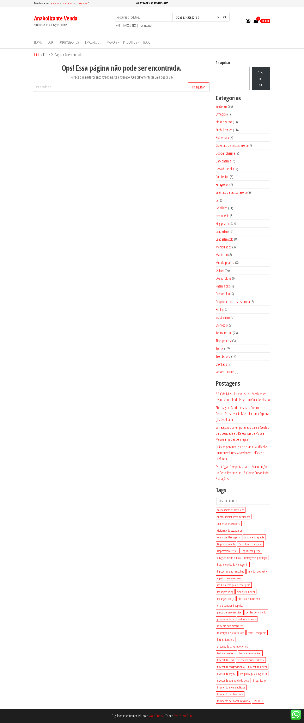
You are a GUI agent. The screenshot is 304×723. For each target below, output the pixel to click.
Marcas (112, 42)
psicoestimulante (226, 619)
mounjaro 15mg (225, 592)
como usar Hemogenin (229, 537)
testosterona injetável (250, 653)
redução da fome (247, 619)
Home (38, 42)
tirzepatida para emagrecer (253, 674)
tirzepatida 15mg (225, 660)
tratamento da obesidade (230, 694)
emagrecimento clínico (229, 558)
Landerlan (55, 3)
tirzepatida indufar (257, 667)
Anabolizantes (69, 42)
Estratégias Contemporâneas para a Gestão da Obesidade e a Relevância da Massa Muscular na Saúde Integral (242, 433)
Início (37, 54)
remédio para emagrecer (230, 626)
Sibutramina (68, 3)
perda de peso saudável (229, 612)
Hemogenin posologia (255, 558)
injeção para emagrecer (229, 578)
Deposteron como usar (250, 544)
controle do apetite (254, 537)
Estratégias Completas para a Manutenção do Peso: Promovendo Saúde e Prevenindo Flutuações (242, 472)
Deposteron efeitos (227, 551)
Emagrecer (82, 3)
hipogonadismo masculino (230, 571)
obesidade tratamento (249, 599)
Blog (146, 42)
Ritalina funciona (225, 639)
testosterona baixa (226, 653)
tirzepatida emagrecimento (231, 667)
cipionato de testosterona (230, 530)
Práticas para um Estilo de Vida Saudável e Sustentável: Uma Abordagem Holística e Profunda (241, 452)
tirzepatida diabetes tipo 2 (250, 660)
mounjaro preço (225, 599)
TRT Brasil (258, 701)
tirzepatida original (226, 674)
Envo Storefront (183, 715)
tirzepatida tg (259, 680)
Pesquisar (223, 62)
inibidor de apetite (258, 571)
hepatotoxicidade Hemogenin (232, 564)
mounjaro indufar (246, 592)
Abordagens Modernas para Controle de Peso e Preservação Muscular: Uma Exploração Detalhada (243, 413)
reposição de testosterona (230, 633)
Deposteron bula (226, 544)
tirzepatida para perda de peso (233, 680)
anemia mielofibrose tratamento (233, 517)
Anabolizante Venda (55, 18)
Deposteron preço (251, 551)
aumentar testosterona (228, 523)
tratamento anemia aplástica (231, 687)
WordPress (156, 715)
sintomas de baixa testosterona (232, 646)
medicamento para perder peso (233, 585)
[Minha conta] (248, 21)
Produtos (130, 42)
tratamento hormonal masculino (233, 701)
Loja (50, 42)
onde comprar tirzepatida (230, 605)
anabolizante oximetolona (230, 510)
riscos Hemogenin (257, 633)
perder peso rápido (256, 612)
